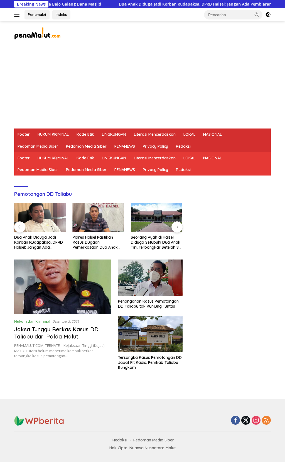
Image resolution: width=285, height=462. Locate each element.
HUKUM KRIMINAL (53, 134)
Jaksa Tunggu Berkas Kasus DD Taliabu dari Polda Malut (56, 333)
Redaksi (183, 146)
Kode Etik (85, 134)
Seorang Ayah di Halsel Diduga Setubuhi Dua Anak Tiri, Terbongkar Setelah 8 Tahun (97, 242)
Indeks (61, 14)
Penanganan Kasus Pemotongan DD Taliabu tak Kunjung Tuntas (148, 304)
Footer (24, 134)
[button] (256, 14)
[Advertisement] (142, 87)
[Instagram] (256, 421)
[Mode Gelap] (268, 14)
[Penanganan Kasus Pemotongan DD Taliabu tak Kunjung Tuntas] (150, 278)
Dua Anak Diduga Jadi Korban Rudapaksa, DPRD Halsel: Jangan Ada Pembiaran (180, 4)
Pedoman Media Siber (38, 146)
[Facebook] (235, 421)
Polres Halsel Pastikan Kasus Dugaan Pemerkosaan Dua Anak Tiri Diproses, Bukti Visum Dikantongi (37, 242)
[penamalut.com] (38, 32)
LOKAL (189, 134)
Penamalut (37, 14)
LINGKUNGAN (114, 134)
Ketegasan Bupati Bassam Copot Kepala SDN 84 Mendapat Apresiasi (155, 242)
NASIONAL (212, 134)
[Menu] (18, 14)
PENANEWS (124, 146)
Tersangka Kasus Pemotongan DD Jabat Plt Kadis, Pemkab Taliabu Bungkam (150, 362)
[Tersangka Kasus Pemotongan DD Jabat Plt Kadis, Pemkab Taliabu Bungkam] (150, 334)
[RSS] (266, 421)
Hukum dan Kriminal (32, 321)
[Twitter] (245, 421)
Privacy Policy (155, 146)
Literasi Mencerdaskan (155, 134)
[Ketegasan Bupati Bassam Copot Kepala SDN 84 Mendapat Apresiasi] (157, 217)
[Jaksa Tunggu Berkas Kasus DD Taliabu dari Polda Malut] (62, 287)
